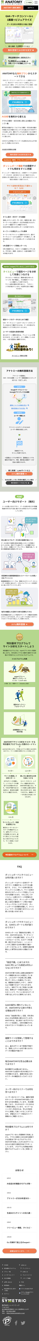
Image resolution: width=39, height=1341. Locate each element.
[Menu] (36, 2)
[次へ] (34, 198)
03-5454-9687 (11, 1311)
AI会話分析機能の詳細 (9, 149)
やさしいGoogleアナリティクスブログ (27, 1293)
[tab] (19, 1014)
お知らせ (23, 1265)
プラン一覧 (7, 1271)
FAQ (22, 1282)
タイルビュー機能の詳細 (19, 356)
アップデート (26, 1268)
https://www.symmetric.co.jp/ (16, 1313)
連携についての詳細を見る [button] (18, 405)
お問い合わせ (8, 1282)
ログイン (6, 1293)
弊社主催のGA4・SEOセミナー (19, 57)
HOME (6, 1265)
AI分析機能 (7, 1278)
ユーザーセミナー (9, 1275)
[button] (30, 40)
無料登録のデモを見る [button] (18, 408)
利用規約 (6, 1285)
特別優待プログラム (10, 1268)
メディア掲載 (27, 1278)
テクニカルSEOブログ (27, 1289)
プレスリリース (27, 1275)
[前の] (4, 198)
